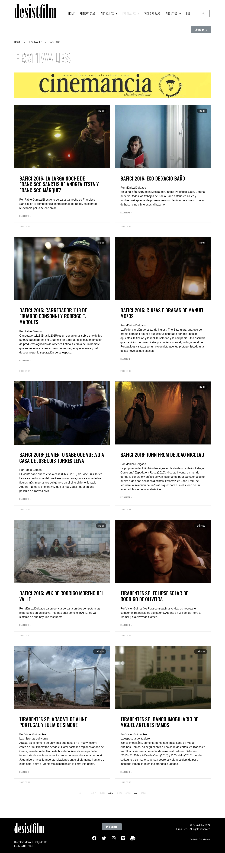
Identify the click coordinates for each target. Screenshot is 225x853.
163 (143, 792)
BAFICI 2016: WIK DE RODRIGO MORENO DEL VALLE (61, 596)
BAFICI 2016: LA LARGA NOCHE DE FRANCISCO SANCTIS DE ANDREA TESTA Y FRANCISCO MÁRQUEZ (59, 184)
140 (119, 792)
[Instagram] (113, 838)
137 (93, 792)
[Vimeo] (123, 838)
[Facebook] (94, 838)
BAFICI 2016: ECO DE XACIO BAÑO (152, 178)
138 (102, 792)
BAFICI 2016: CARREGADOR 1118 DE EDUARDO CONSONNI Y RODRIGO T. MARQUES (53, 316)
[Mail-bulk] (132, 838)
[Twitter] (103, 838)
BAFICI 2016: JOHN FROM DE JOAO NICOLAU (162, 454)
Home (17, 42)
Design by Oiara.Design (200, 839)
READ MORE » (25, 215)
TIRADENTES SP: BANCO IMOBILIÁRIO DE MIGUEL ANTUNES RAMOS (159, 722)
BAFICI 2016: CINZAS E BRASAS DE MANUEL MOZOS (162, 313)
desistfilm (35, 13)
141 (128, 792)
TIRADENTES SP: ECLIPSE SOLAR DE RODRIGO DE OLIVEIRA (154, 596)
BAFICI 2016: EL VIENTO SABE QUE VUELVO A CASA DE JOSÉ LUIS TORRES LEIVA (61, 457)
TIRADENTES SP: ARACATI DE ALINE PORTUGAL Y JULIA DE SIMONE (53, 722)
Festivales (35, 42)
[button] (201, 29)
